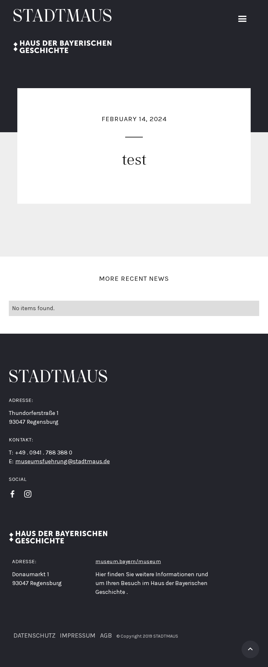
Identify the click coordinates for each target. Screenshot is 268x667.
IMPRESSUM (77, 635)
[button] (242, 19)
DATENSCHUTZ (34, 635)
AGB (106, 635)
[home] (62, 31)
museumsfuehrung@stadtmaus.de (62, 461)
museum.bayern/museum (128, 561)
